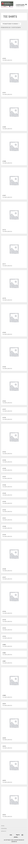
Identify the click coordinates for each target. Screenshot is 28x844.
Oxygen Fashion (18, 840)
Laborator (14, 841)
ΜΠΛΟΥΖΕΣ (10, 60)
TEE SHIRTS (5, 60)
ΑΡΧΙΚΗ (2, 825)
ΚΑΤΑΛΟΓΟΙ (3, 831)
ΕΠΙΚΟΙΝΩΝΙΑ (4, 828)
